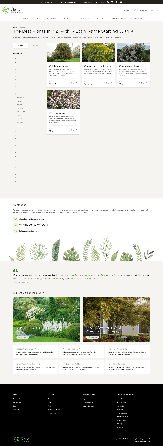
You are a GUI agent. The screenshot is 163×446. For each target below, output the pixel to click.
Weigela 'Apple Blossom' (85, 279)
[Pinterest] (116, 2)
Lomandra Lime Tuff (67, 275)
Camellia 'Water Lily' (53, 279)
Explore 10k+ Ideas (88, 406)
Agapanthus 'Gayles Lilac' (100, 275)
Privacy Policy (52, 413)
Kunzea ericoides (129, 66)
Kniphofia (20, 108)
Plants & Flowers (18, 399)
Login (49, 402)
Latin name (18, 54)
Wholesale (68, 18)
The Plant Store (122, 413)
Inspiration (86, 399)
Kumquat (20, 122)
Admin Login (121, 427)
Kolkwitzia (20, 119)
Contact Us (120, 409)
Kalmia (19, 101)
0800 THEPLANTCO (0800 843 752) (34, 224)
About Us (120, 399)
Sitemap (119, 424)
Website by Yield (145, 441)
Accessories (52, 18)
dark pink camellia (116, 364)
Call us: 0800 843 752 (48, 2)
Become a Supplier (122, 417)
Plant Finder (85, 18)
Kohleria (19, 115)
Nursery (100, 18)
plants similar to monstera (74, 364)
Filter (35, 45)
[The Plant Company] (22, 440)
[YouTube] (121, 2)
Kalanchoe (20, 97)
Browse (21, 45)
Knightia (19, 104)
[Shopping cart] (152, 10)
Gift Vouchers (17, 402)
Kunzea (19, 126)
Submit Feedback (122, 420)
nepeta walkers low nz (27, 349)
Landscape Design (88, 402)
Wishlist (71, 83)
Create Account (52, 399)
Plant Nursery (121, 402)
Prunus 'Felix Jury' (29, 279)
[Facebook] (107, 2)
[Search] (158, 10)
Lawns (37, 18)
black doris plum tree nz (27, 364)
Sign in (126, 10)
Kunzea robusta (58, 113)
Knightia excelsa (58, 66)
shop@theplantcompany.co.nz (31, 218)
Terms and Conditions (54, 409)
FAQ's (50, 406)
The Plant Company (12, 10)
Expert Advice (136, 18)
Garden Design (117, 18)
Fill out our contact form (29, 230)
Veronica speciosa (70, 349)
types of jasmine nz (117, 349)
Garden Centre (121, 406)
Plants (24, 18)
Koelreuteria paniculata (97, 66)
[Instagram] (112, 2)
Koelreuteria (21, 112)
